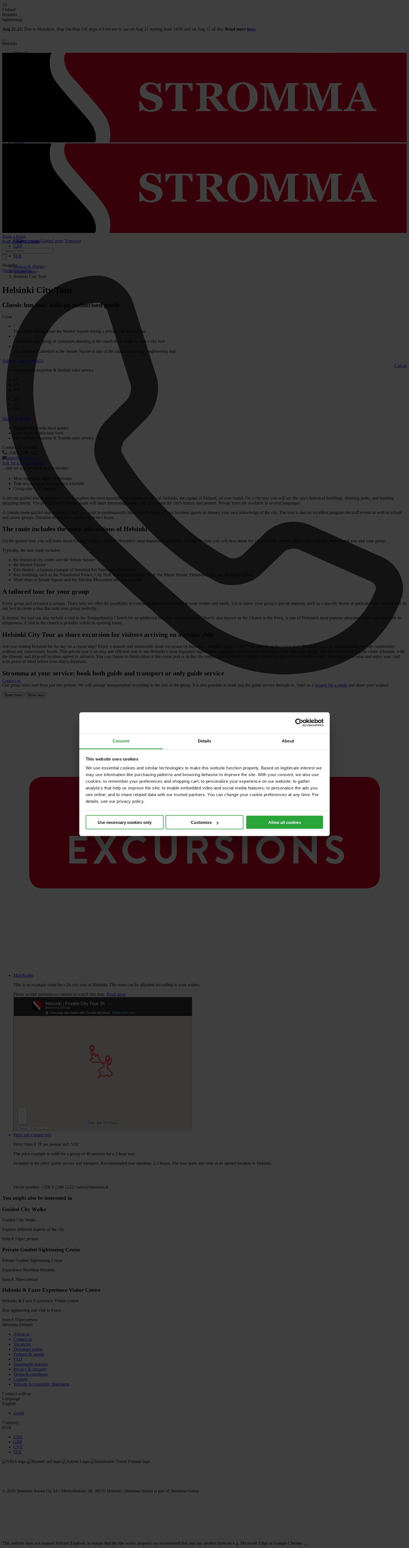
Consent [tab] (121, 740)
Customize (201, 822)
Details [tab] (204, 740)
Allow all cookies (284, 822)
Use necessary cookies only (125, 822)
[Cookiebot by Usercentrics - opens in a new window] (299, 723)
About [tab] (288, 740)
